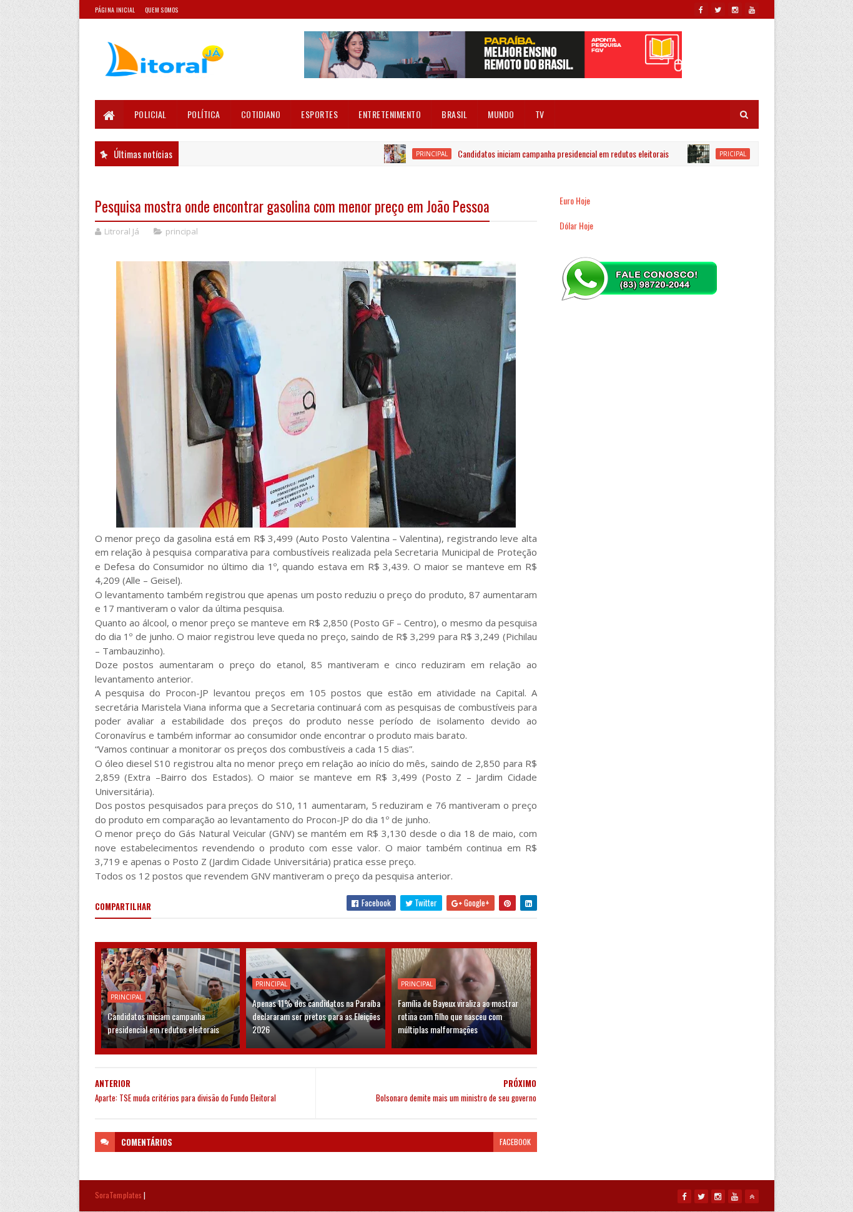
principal (405, 153)
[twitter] (718, 9)
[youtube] (752, 9)
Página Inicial (115, 9)
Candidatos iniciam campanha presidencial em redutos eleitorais (536, 153)
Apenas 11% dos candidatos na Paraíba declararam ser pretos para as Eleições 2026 (316, 1016)
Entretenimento (389, 114)
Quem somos (162, 9)
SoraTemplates (118, 1194)
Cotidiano (261, 114)
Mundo (501, 114)
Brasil (454, 114)
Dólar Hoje (576, 225)
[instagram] (735, 9)
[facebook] (701, 9)
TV (540, 114)
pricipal (706, 153)
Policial (150, 114)
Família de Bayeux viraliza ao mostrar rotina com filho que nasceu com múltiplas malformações (458, 1016)
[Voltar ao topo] (752, 1196)
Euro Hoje (575, 200)
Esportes (319, 114)
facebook (515, 1141)
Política (203, 114)
